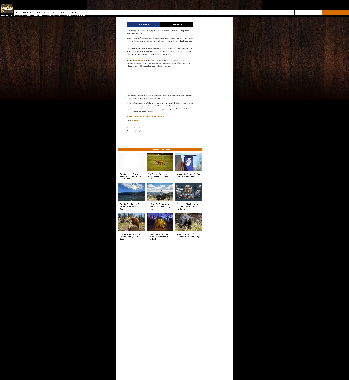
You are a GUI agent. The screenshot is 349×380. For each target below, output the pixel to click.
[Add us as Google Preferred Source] (301, 12)
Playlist (38, 12)
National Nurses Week (140, 128)
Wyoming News (138, 131)
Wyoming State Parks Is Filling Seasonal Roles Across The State (131, 206)
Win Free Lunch (50, 16)
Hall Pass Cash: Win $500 (17, 16)
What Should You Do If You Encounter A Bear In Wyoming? (188, 235)
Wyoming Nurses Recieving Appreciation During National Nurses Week (130, 176)
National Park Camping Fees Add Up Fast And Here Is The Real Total (159, 236)
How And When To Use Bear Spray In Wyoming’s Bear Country (130, 236)
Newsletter (65, 12)
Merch (59, 16)
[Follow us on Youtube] (319, 12)
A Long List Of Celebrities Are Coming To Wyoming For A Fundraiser (188, 206)
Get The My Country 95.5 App (35, 16)
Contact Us (75, 12)
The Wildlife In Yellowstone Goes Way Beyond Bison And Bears (159, 176)
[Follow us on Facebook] (306, 12)
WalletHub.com (140, 60)
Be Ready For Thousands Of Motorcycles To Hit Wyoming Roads (159, 206)
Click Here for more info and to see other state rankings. (145, 116)
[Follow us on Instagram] (310, 12)
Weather (55, 12)
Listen (31, 12)
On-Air (24, 12)
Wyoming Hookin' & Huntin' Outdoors (74, 16)
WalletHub (135, 121)
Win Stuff (47, 12)
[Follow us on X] (315, 12)
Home (17, 12)
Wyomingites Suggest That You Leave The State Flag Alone (188, 175)
